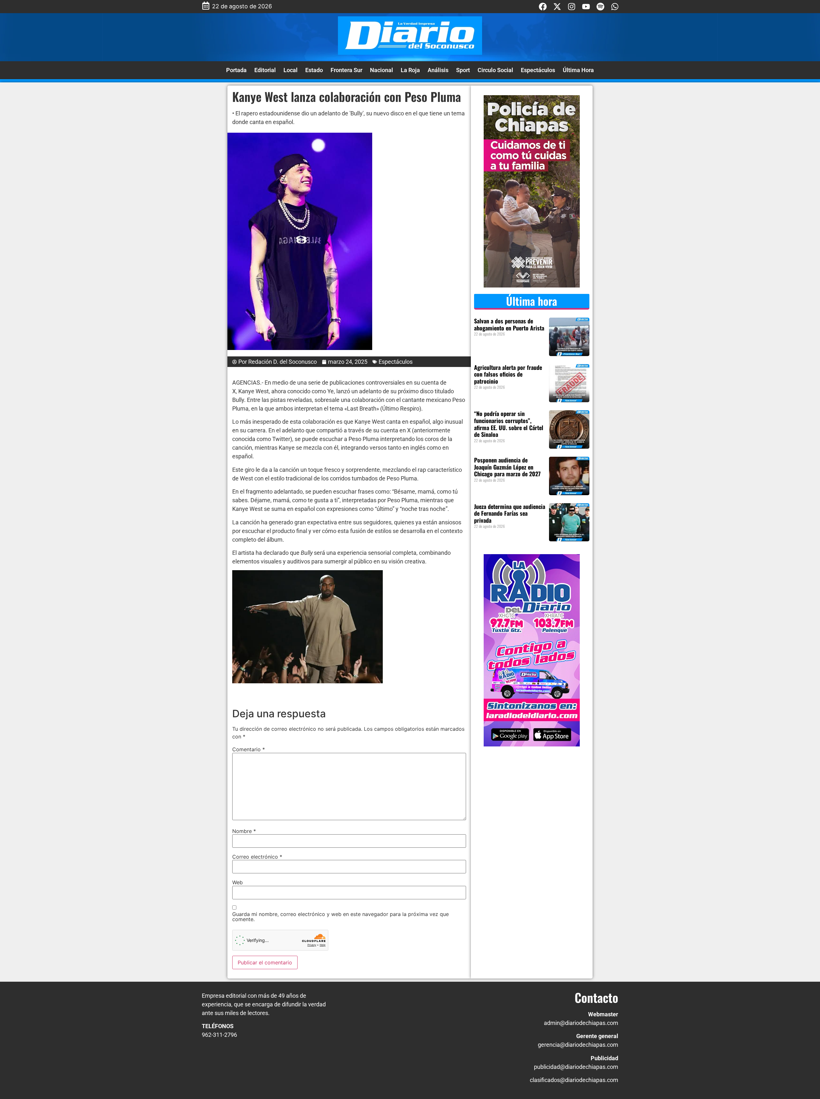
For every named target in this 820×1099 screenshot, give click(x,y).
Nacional (381, 70)
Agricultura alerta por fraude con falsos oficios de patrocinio (508, 374)
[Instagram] (571, 6)
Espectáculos (538, 70)
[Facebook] (542, 6)
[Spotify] (600, 6)
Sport (463, 70)
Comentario (248, 749)
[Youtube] (586, 6)
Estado (314, 70)
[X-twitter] (557, 6)
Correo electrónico (257, 856)
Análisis (438, 70)
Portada (236, 70)
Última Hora (578, 70)
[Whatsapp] (614, 6)
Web (237, 882)
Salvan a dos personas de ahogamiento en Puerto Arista (509, 324)
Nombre (244, 831)
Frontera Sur (346, 70)
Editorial (265, 70)
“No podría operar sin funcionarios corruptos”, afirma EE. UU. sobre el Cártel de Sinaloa (508, 423)
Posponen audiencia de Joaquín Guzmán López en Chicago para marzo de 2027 (507, 467)
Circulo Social (495, 70)
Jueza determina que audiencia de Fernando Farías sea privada (509, 513)
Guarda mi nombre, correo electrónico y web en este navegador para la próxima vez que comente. (340, 917)
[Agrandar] (374, 578)
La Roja (410, 70)
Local (290, 70)
